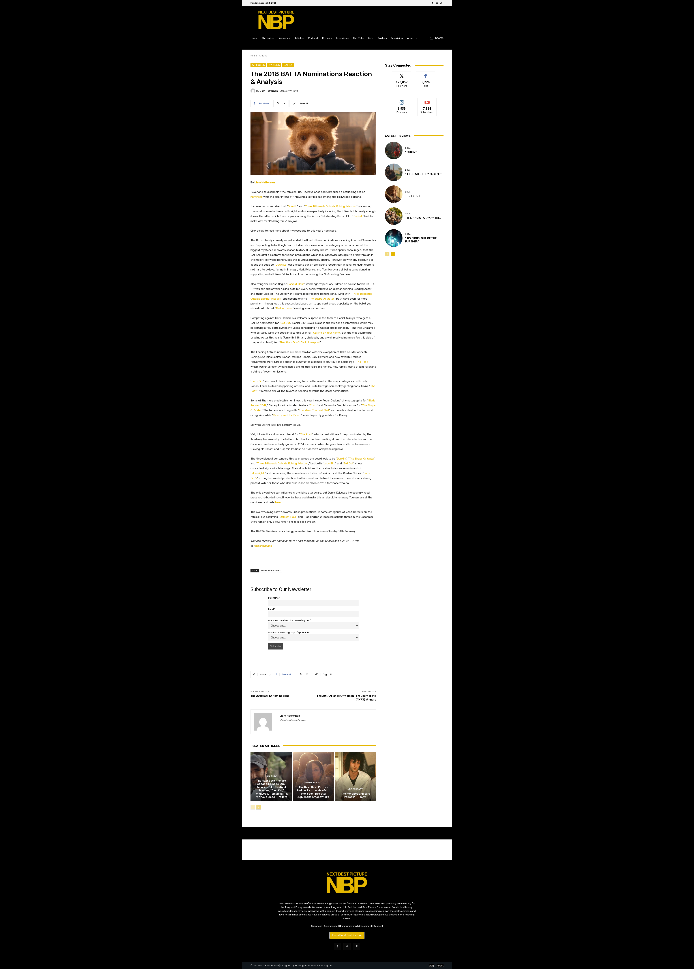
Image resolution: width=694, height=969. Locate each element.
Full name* (274, 597)
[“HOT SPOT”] (393, 194)
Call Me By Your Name (326, 332)
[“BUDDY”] (393, 150)
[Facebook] (432, 3)
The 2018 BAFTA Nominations (270, 695)
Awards (274, 65)
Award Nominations (270, 570)
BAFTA (288, 65)
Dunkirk (292, 206)
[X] (441, 3)
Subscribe (427, 100)
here (278, 502)
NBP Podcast (312, 783)
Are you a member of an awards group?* (290, 620)
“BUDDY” (411, 152)
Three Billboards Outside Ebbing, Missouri (330, 206)
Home (253, 55)
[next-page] (258, 807)
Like (426, 74)
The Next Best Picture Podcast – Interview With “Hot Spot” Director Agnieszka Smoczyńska (313, 792)
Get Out (285, 323)
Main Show (271, 776)
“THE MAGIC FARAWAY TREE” (424, 217)
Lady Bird (257, 381)
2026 (407, 148)
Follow (402, 74)
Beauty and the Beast (287, 415)
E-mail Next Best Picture (347, 935)
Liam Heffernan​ (264, 182)
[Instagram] (437, 3)
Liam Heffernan (269, 91)
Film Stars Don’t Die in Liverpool (300, 342)
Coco (313, 405)
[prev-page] (252, 807)
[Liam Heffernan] (253, 90)
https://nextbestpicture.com (293, 720)
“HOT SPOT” (413, 196)
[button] (435, 38)
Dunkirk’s (281, 264)
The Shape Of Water (321, 298)
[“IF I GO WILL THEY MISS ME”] (393, 172)
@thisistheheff (263, 545)
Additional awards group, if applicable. (289, 632)
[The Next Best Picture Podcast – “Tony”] (355, 776)
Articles (263, 55)
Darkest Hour (295, 284)
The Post (362, 361)
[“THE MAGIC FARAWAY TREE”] (393, 216)
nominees (256, 196)
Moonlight (258, 473)
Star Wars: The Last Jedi (314, 410)
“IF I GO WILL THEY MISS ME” (423, 174)
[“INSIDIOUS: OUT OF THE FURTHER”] (393, 238)
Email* (271, 609)
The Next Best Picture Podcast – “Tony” (355, 795)
